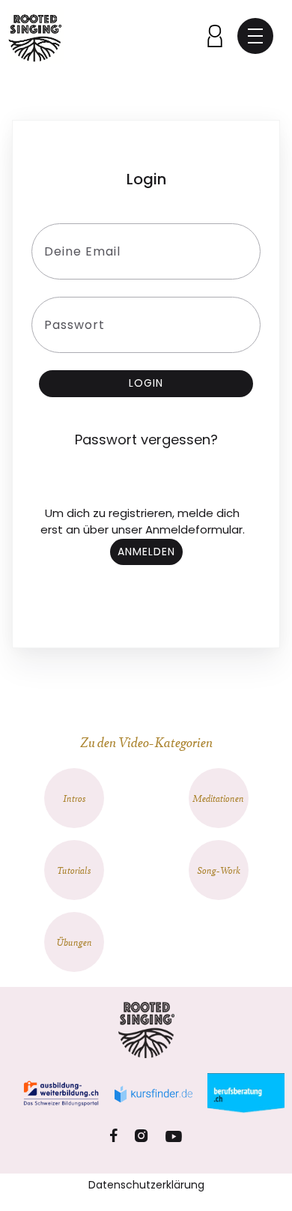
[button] (255, 36)
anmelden (146, 551)
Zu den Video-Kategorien (146, 741)
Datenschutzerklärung (146, 1184)
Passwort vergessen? (146, 439)
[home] (35, 35)
